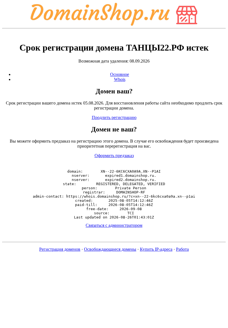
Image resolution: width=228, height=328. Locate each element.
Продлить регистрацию (114, 117)
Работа (182, 249)
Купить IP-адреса (156, 249)
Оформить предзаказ (114, 155)
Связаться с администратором (114, 225)
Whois (119, 79)
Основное (119, 74)
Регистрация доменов (59, 249)
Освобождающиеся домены (110, 249)
